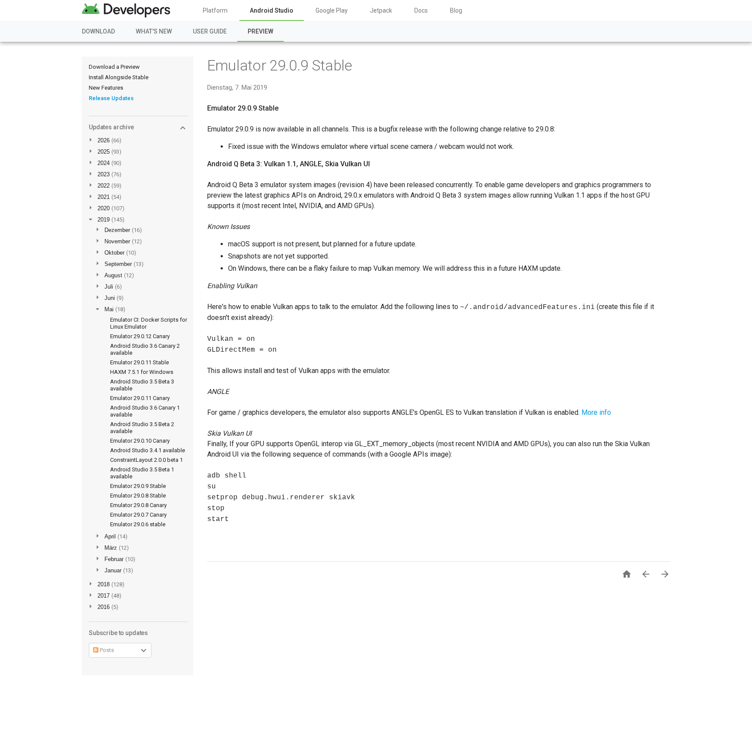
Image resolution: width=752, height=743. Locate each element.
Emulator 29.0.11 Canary (140, 398)
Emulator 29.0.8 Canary (138, 505)
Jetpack (381, 10)
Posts (106, 650)
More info (596, 412)
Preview (260, 31)
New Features (106, 87)
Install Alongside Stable (118, 77)
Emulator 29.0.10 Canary (140, 440)
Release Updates (111, 98)
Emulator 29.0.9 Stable (138, 486)
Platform (215, 10)
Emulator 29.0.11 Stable (139, 362)
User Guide (210, 31)
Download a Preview (114, 67)
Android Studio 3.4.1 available (147, 450)
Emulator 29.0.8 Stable (138, 495)
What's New (154, 31)
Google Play (332, 10)
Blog (456, 10)
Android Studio (271, 10)
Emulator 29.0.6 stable (137, 524)
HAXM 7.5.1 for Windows (141, 372)
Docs (421, 10)
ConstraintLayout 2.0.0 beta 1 (146, 460)
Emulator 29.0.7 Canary (138, 514)
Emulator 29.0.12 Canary (140, 336)
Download (98, 31)
